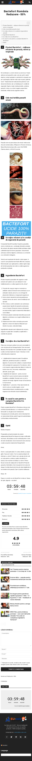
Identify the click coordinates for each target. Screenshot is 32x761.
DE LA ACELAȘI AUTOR (8, 565)
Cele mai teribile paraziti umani (11, 29)
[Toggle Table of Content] (27, 23)
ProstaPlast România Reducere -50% (7, 555)
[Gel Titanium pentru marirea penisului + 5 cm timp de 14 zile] (5, 571)
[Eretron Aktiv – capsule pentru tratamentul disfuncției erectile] (5, 579)
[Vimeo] (16, 737)
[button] (29, 2)
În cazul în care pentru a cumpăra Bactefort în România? (15, 39)
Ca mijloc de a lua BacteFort (10, 36)
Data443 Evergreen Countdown (24, 493)
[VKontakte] (20, 737)
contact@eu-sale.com (20, 732)
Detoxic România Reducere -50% (26, 555)
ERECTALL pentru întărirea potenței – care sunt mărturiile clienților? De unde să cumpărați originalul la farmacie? (20, 616)
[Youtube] (25, 737)
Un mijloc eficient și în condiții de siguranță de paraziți (15, 32)
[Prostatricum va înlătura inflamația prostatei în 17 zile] (5, 588)
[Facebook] (7, 737)
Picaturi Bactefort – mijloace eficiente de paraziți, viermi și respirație (16, 26)
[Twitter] (11, 737)
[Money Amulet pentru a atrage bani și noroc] (5, 606)
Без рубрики (4, 573)
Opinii (4, 42)
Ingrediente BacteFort (9, 34)
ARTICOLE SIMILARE (7, 562)
